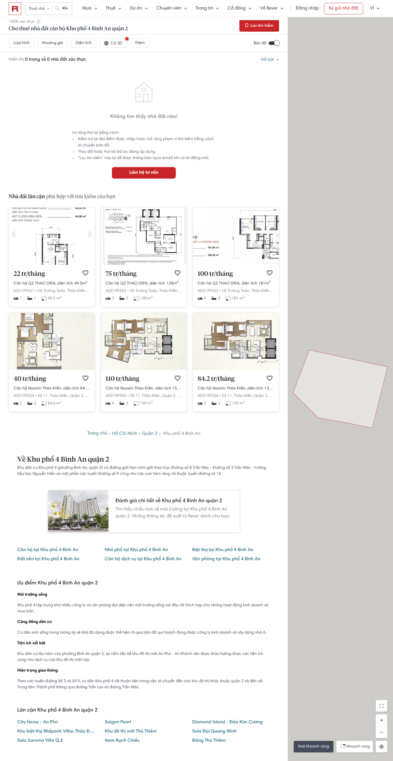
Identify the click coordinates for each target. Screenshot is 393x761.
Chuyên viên (169, 8)
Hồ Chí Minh (124, 434)
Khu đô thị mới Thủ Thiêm (131, 731)
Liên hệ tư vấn (143, 173)
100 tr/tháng (215, 274)
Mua (86, 8)
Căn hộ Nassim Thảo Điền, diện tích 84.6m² (52, 389)
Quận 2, (77, 396)
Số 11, (43, 396)
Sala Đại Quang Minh (214, 731)
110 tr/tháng (122, 379)
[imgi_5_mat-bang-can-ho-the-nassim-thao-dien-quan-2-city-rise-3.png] (52, 369)
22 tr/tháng (29, 274)
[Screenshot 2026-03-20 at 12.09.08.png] (236, 264)
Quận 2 (149, 434)
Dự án (136, 8)
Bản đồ (260, 43)
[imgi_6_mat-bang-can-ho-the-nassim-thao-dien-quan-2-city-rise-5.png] (236, 369)
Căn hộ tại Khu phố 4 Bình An (47, 550)
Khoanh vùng (358, 747)
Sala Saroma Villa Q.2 (40, 741)
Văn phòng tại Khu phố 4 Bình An (226, 559)
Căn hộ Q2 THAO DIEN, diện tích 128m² (142, 284)
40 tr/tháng (30, 379)
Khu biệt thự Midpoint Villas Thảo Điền (56, 731)
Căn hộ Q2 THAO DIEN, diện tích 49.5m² (50, 284)
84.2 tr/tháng (216, 379)
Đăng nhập (307, 8)
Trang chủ (97, 433)
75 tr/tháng (121, 274)
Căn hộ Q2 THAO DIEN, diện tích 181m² (234, 284)
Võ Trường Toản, (52, 291)
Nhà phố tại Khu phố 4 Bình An (136, 550)
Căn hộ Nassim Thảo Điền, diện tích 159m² (144, 389)
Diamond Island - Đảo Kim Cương (227, 722)
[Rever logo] (15, 8)
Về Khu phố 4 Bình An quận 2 (63, 459)
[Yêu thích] (85, 273)
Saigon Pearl (118, 722)
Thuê (111, 8)
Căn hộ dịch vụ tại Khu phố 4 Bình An (143, 559)
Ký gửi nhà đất (343, 8)
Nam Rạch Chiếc (122, 741)
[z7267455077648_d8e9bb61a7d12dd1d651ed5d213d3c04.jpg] (144, 264)
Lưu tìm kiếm (261, 26)
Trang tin (204, 8)
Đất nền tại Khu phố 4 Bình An (48, 559)
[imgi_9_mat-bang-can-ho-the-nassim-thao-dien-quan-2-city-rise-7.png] (144, 369)
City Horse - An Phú (37, 722)
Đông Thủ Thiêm (209, 741)
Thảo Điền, (76, 291)
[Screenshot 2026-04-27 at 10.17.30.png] (52, 264)
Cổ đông (237, 8)
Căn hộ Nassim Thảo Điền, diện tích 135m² (236, 389)
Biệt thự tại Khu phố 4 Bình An (222, 550)
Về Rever (269, 8)
